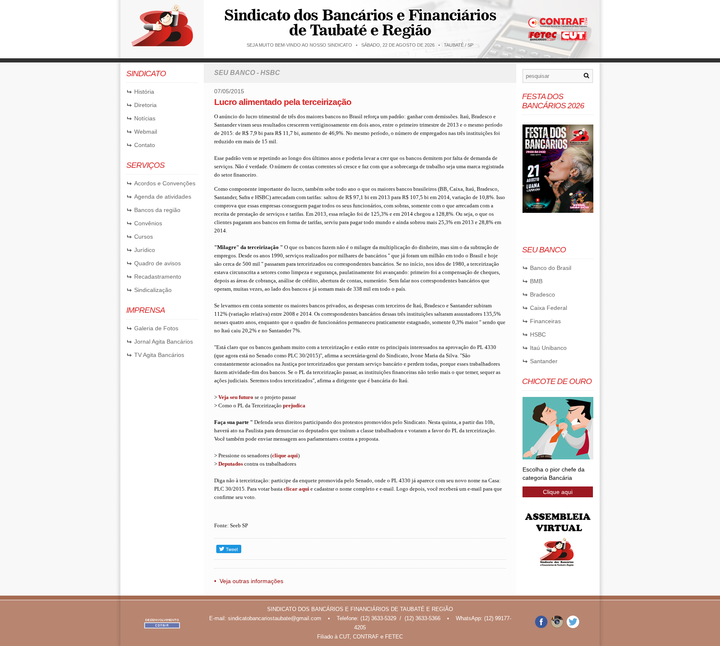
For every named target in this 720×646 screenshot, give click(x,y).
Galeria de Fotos (156, 328)
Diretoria (145, 105)
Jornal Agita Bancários (163, 341)
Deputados (230, 464)
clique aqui (285, 455)
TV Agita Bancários (159, 355)
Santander (544, 361)
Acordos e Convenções (164, 183)
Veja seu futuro (235, 397)
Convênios (148, 223)
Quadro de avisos (157, 263)
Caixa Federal (548, 307)
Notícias (144, 118)
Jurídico (144, 250)
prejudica (294, 405)
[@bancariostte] (573, 626)
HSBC (538, 334)
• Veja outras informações (248, 581)
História (144, 91)
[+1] (310, 549)
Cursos (143, 236)
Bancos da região (157, 210)
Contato (144, 145)
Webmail (145, 131)
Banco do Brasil (550, 267)
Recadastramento (157, 276)
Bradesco (542, 294)
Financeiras (545, 321)
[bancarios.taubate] (541, 626)
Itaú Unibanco (548, 347)
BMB (536, 281)
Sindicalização (153, 290)
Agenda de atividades (162, 196)
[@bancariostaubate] (557, 626)
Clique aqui (557, 492)
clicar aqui (296, 489)
